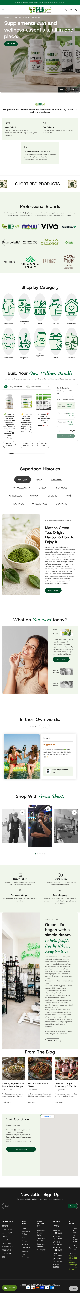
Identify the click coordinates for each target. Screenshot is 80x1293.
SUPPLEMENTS (7, 1229)
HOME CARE (6, 1243)
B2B (3, 1257)
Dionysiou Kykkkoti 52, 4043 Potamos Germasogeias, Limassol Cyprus (73, 1262)
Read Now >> (6, 1102)
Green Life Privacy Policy (41, 1233)
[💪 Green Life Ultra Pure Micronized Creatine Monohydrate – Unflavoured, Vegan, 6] (9, 401)
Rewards (25, 1251)
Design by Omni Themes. (51, 1285)
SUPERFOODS (7, 1233)
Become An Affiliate (26, 1233)
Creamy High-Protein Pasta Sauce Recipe (13, 1085)
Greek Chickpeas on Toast (38, 1085)
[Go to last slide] (61, 89)
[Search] (66, 10)
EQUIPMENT (6, 1250)
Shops (24, 1228)
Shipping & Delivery (41, 1239)
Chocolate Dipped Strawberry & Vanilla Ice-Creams (65, 1085)
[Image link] (11, 226)
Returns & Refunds (40, 1245)
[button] (3, 10)
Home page (41, 1250)
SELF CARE (6, 1240)
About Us (25, 1244)
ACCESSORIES (7, 1247)
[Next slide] (72, 89)
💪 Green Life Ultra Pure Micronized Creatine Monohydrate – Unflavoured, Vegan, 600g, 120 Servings (9, 421)
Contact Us (26, 1248)
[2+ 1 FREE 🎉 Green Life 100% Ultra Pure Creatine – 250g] (26, 401)
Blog (23, 1237)
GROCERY (5, 1236)
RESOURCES (6, 1254)
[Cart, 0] (75, 9)
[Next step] (48, 387)
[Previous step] (43, 387)
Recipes (25, 1241)
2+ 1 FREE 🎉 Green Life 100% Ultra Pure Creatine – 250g (26, 418)
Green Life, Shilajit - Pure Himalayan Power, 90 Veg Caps (43, 418)
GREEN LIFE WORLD (33, 1285)
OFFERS (5, 1226)
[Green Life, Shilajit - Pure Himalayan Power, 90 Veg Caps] (43, 401)
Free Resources (26, 1256)
